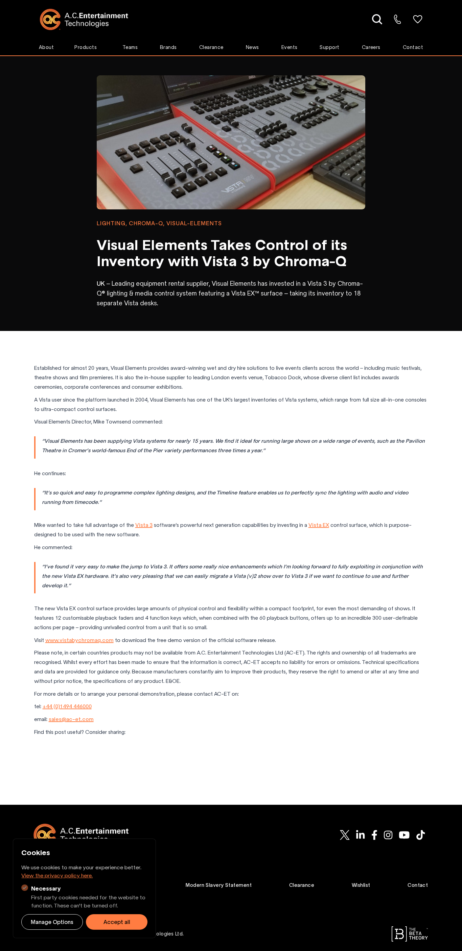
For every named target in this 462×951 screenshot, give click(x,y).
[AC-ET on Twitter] (345, 835)
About (46, 47)
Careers (371, 47)
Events (289, 47)
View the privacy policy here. (57, 875)
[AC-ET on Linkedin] (360, 835)
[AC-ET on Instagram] (387, 835)
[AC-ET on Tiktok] (420, 835)
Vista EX (318, 525)
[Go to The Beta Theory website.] (410, 934)
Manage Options (52, 922)
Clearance (211, 47)
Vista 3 (144, 525)
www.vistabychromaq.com (79, 640)
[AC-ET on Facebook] (374, 835)
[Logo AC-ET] (89, 19)
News (252, 47)
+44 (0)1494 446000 (67, 706)
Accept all (116, 922)
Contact (413, 47)
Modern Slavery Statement (219, 885)
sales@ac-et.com (71, 719)
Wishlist (361, 885)
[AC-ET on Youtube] (404, 835)
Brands (168, 47)
